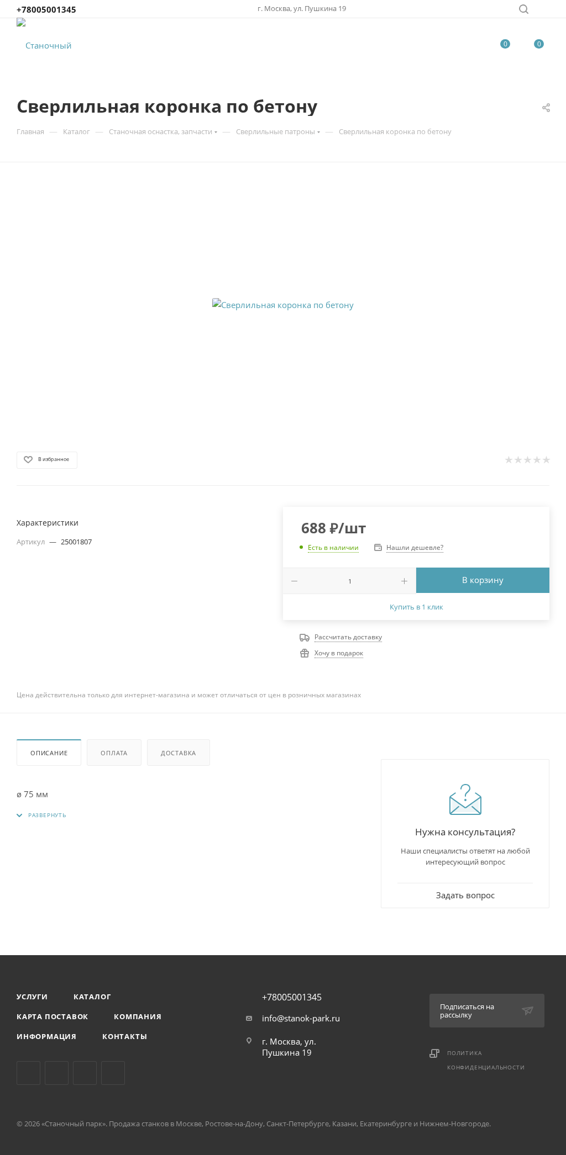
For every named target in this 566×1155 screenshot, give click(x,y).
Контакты (124, 1036)
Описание (48, 753)
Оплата (114, 753)
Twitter (85, 1073)
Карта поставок (52, 1016)
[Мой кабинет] (544, 10)
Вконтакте (28, 1073)
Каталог (92, 997)
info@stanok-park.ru (301, 1018)
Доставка (178, 753)
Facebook (57, 1073)
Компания (137, 1016)
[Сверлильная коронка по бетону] (283, 305)
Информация (47, 1036)
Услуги (32, 997)
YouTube (113, 1073)
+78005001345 (46, 9)
